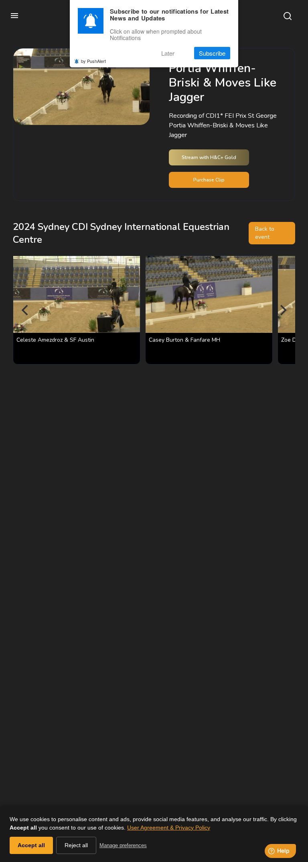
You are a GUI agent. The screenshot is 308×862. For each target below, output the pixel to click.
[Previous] (25, 310)
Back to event (264, 233)
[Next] (282, 310)
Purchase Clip (209, 180)
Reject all (76, 845)
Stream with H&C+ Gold (209, 157)
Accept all (31, 845)
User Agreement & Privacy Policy (168, 827)
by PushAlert (93, 61)
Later (167, 53)
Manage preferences (123, 845)
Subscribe (212, 53)
